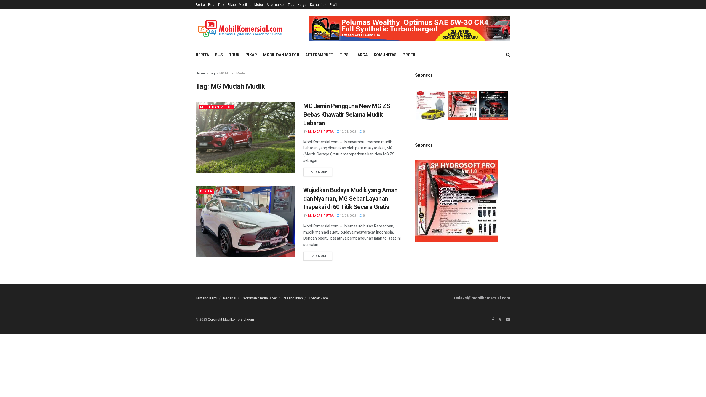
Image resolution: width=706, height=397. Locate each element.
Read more (320, 171)
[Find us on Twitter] (500, 319)
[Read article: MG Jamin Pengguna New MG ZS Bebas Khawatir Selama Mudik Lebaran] (245, 137)
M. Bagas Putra (321, 131)
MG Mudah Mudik (232, 73)
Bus (211, 5)
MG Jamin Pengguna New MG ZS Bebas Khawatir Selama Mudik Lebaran (346, 115)
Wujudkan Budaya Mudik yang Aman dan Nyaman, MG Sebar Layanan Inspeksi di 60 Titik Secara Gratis (350, 199)
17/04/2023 (347, 131)
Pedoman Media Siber (259, 298)
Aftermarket (275, 5)
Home (200, 73)
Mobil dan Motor (251, 5)
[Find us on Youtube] (508, 319)
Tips (291, 5)
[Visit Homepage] (240, 28)
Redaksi (229, 298)
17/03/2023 (347, 216)
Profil (333, 5)
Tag (212, 73)
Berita (200, 5)
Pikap (232, 5)
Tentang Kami (206, 298)
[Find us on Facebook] (493, 319)
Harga (302, 5)
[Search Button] (508, 55)
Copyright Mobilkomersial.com (231, 319)
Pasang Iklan (293, 298)
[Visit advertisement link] (409, 28)
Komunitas (318, 5)
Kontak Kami (319, 298)
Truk (221, 5)
